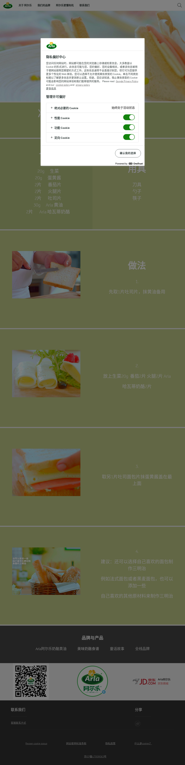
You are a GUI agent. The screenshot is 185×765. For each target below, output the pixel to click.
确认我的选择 (128, 153)
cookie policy (63, 84)
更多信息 (51, 88)
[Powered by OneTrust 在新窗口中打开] (129, 163)
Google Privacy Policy (127, 81)
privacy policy (83, 84)
